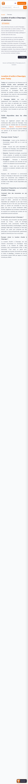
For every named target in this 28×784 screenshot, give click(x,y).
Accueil (3, 14)
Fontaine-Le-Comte (21, 126)
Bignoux (11, 126)
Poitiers (3, 128)
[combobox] (15, 3)
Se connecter (21, 3)
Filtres (23, 57)
